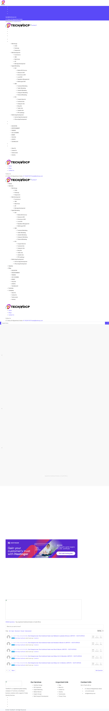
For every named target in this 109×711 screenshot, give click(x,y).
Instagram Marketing (22, 92)
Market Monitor (38, 692)
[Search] (6, 158)
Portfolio (11, 143)
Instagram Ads (21, 103)
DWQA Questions (10, 622)
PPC (15, 97)
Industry (11, 121)
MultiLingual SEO (21, 81)
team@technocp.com (37, 176)
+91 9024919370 (16, 21)
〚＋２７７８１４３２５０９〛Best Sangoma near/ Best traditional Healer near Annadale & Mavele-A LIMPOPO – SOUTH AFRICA (46, 642)
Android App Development (20, 117)
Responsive (17, 50)
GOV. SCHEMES (15, 132)
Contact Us (14, 150)
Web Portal (17, 59)
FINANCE (13, 130)
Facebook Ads (20, 101)
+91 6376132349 (89, 691)
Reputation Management (23, 79)
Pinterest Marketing (22, 94)
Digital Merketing (15, 66)
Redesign (16, 48)
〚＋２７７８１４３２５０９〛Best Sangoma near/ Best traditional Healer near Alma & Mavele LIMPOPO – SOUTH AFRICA (44, 649)
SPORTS (13, 139)
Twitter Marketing (21, 88)
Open (12, 631)
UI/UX (15, 46)
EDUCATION (14, 126)
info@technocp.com (90, 693)
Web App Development (19, 63)
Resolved (17, 631)
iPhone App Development (20, 119)
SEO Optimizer (37, 687)
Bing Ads (19, 106)
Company (11, 146)
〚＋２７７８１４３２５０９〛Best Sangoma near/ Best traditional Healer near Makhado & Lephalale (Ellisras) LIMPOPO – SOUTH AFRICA (48, 636)
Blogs (10, 168)
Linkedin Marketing (22, 90)
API (15, 61)
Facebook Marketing (22, 86)
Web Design (14, 43)
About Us (13, 148)
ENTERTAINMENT (15, 128)
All (10, 631)
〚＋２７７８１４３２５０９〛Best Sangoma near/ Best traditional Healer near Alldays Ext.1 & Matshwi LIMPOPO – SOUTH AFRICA (46, 663)
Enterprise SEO (21, 72)
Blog (10, 123)
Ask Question (99, 670)
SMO (15, 83)
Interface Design (38, 685)
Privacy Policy (62, 696)
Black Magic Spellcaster (20, 638)
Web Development (15, 52)
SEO (15, 68)
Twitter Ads (20, 108)
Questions (36, 638)
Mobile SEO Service (22, 70)
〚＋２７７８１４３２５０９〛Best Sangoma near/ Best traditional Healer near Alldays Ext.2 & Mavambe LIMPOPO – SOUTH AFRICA (47, 656)
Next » (13, 670)
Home (10, 39)
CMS (15, 57)
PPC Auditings (20, 112)
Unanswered (28, 631)
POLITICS (13, 137)
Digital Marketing (38, 689)
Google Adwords (21, 99)
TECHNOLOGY (14, 141)
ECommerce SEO (21, 74)
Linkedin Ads (20, 110)
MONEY (13, 134)
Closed (22, 631)
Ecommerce (17, 54)
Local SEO (19, 77)
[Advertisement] (50, 517)
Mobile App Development (17, 114)
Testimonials (14, 152)
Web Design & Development (41, 696)
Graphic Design (37, 694)
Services (11, 41)
